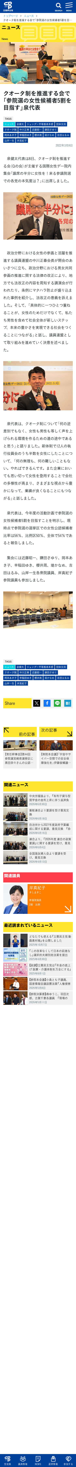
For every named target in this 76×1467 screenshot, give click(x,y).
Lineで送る (57, 703)
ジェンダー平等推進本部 (40, 124)
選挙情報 (53, 1464)
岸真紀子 (22, 140)
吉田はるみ (63, 135)
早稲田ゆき (25, 135)
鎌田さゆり (51, 129)
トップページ (10, 16)
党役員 (7, 1464)
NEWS (38, 1464)
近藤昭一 (37, 129)
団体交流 (61, 124)
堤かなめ (49, 135)
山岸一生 (9, 140)
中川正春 (24, 129)
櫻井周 (38, 135)
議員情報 (23, 1464)
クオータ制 (10, 129)
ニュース (29, 16)
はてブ (67, 703)
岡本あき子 (10, 135)
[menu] (69, 6)
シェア (47, 703)
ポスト (36, 703)
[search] (58, 6)
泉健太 (20, 124)
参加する (68, 1464)
